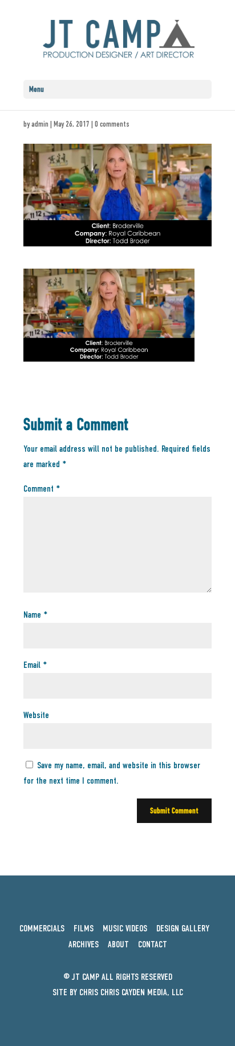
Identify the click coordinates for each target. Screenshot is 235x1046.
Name (35, 615)
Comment (41, 489)
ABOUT (118, 944)
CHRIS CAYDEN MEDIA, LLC (141, 992)
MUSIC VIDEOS (125, 928)
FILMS (87, 928)
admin (39, 124)
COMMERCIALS (41, 928)
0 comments (112, 124)
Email (35, 665)
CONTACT (152, 944)
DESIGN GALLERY (182, 928)
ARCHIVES (83, 944)
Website (36, 715)
